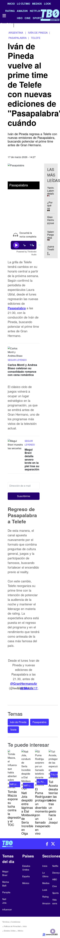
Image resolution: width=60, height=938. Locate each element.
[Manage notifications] (52, 931)
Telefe (13, 729)
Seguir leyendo (17, 359)
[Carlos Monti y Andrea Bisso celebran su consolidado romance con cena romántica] (15, 352)
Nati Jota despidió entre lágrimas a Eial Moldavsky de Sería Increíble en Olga (28, 813)
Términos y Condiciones (11, 922)
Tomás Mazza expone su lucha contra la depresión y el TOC (14, 808)
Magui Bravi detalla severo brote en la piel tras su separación (32, 459)
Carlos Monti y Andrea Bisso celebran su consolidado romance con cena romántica (22, 370)
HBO (54, 879)
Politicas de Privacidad (12, 926)
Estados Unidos (10, 930)
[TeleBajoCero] (15, 844)
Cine (54, 886)
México (20, 930)
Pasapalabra (17, 308)
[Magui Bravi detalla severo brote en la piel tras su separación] (15, 444)
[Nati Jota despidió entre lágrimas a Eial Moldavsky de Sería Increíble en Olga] (25, 770)
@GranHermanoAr (23, 683)
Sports (55, 892)
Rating (45, 896)
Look (47, 3)
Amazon (46, 903)
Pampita (6, 892)
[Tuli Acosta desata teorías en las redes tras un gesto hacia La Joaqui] (53, 764)
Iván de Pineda (18, 722)
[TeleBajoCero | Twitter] (9, 25)
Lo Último (23, 3)
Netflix (55, 865)
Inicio (11, 3)
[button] (24, 496)
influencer (17, 784)
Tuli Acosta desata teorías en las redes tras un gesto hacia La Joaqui (53, 802)
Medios (37, 3)
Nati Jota (29, 785)
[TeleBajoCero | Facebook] (2, 25)
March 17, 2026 (29, 688)
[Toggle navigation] (4, 15)
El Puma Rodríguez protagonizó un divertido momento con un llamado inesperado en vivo (43, 811)
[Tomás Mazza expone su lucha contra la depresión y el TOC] (12, 769)
